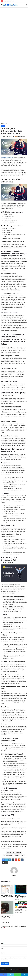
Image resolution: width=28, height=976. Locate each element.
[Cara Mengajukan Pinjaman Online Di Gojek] (21, 904)
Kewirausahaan (8, 855)
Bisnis (9, 852)
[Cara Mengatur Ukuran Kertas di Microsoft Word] (7, 889)
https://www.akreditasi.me (7, 157)
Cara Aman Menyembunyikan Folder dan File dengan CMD (20, 896)
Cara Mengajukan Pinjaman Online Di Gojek (20, 910)
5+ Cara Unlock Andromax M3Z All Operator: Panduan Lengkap (7, 916)
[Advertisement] (14, 22)
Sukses (17, 855)
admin (4, 136)
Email (2, 948)
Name (2, 943)
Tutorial (6, 123)
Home (3, 123)
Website (2, 953)
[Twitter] (6, 859)
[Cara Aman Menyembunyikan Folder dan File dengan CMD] (21, 889)
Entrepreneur (17, 852)
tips (23, 855)
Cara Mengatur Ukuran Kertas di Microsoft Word (7, 896)
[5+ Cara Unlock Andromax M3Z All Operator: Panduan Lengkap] (7, 907)
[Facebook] (3, 859)
